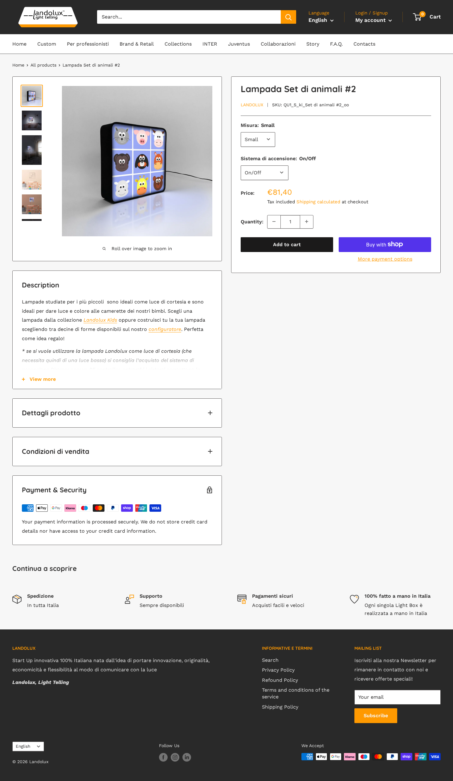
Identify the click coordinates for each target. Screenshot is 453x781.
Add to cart (287, 244)
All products (43, 65)
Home (19, 44)
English (23, 746)
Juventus (239, 44)
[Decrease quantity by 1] (273, 221)
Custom (46, 44)
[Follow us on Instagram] (175, 757)
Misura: (258, 125)
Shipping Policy (280, 707)
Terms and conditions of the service (295, 693)
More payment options (385, 259)
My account (371, 20)
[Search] (288, 17)
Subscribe (376, 715)
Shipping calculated (318, 202)
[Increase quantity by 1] (306, 221)
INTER (209, 44)
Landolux (252, 104)
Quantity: (252, 221)
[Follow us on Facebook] (163, 757)
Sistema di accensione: (278, 158)
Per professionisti (88, 44)
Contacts (364, 44)
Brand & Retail (137, 44)
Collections (178, 44)
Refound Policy (280, 680)
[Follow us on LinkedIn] (186, 757)
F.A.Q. (336, 44)
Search (270, 660)
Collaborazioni (278, 44)
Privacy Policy (278, 670)
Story (312, 44)
